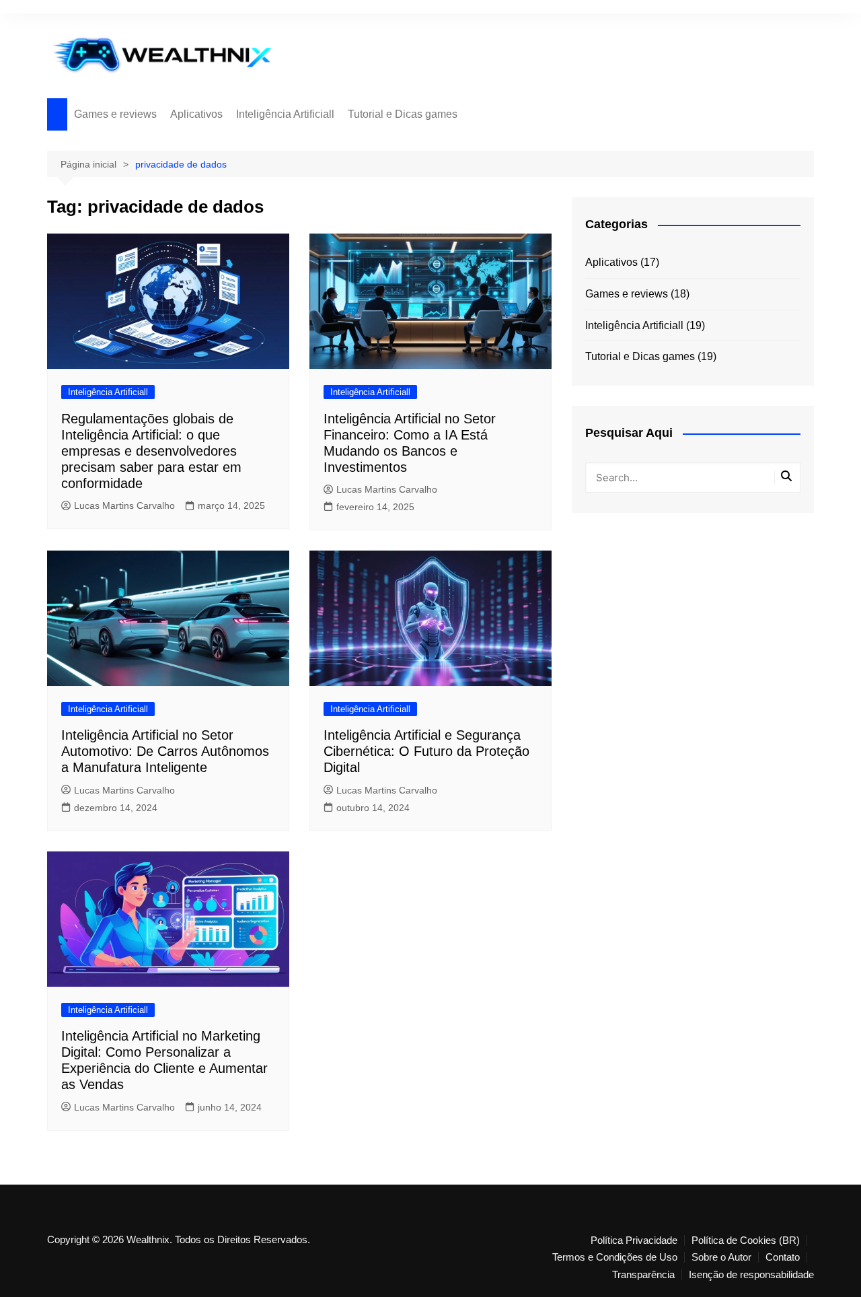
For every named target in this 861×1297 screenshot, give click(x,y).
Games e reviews (115, 114)
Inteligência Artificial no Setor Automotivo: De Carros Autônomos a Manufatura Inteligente (165, 751)
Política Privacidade (634, 1240)
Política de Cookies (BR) (745, 1240)
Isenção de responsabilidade (751, 1274)
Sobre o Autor (721, 1257)
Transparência (643, 1274)
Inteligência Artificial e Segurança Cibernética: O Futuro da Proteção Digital (426, 751)
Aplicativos (196, 114)
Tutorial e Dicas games (402, 114)
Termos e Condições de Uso (614, 1257)
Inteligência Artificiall (285, 114)
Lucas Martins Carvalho (124, 505)
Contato (782, 1257)
